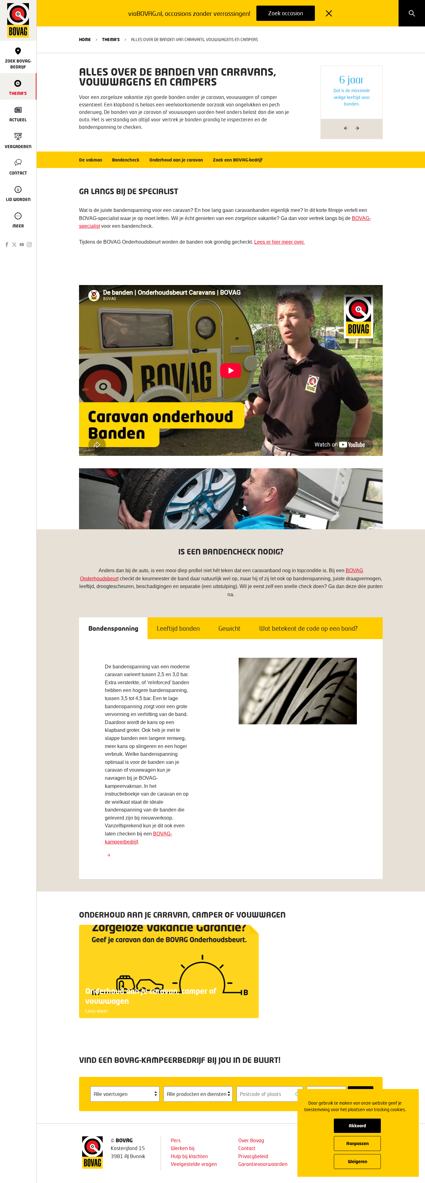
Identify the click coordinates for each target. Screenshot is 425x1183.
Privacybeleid (253, 1156)
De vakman (90, 159)
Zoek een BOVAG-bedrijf (238, 159)
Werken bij (182, 1148)
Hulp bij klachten (189, 1156)
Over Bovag (251, 1140)
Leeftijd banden (178, 628)
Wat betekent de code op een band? (308, 628)
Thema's (111, 39)
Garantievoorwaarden (262, 1164)
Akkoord (357, 1125)
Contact (246, 1148)
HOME (85, 39)
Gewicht (229, 628)
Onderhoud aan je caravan (176, 159)
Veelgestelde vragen (194, 1164)
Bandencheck (125, 159)
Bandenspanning (113, 628)
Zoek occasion (285, 13)
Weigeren (357, 1161)
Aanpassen (357, 1143)
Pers (175, 1140)
